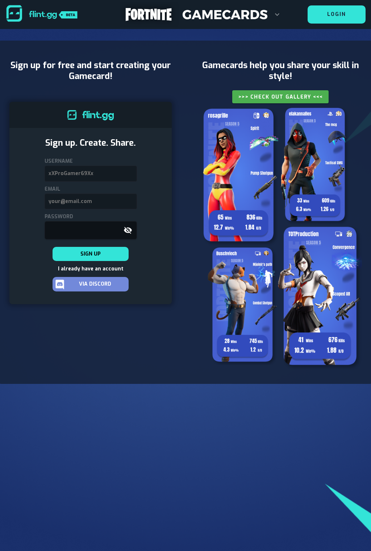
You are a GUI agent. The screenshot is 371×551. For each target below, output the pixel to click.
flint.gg (44, 14)
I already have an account (91, 269)
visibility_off (128, 230)
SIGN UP (90, 253)
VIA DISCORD (95, 284)
